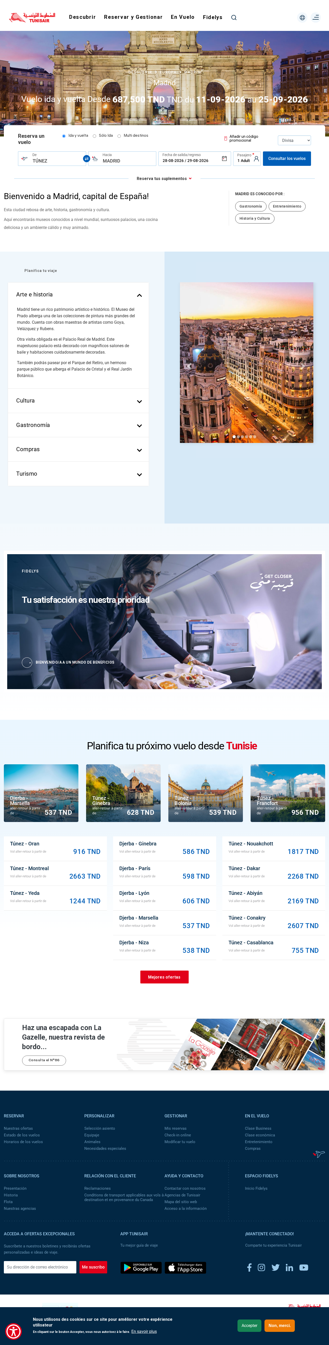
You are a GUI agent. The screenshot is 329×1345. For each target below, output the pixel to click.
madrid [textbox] (111, 161)
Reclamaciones (97, 1188)
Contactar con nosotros (185, 1188)
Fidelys (213, 17)
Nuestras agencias (20, 1208)
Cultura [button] (25, 400)
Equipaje (91, 1135)
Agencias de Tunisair (182, 1195)
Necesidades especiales (105, 1148)
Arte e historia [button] (34, 294)
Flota (8, 1202)
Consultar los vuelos (287, 158)
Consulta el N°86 (44, 1061)
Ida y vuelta (78, 136)
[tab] (78, 294)
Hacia (107, 155)
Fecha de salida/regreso (181, 155)
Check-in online (177, 1135)
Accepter (249, 1325)
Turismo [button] (27, 473)
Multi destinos (136, 136)
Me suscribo (93, 1267)
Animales (92, 1142)
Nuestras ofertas (18, 1128)
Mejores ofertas (164, 977)
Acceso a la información (185, 1208)
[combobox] (52, 158)
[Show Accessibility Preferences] (13, 1331)
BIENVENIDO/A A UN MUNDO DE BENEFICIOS (75, 662)
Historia (11, 1195)
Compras (253, 1148)
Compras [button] (28, 449)
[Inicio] (32, 20)
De (34, 155)
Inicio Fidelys (256, 1188)
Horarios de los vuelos (23, 1142)
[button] (188, 364)
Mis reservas (175, 1128)
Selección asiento (99, 1128)
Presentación (15, 1188)
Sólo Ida (106, 136)
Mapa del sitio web (180, 1202)
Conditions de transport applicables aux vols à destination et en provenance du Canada (124, 1197)
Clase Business (258, 1128)
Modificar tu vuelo (179, 1142)
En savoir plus (144, 1332)
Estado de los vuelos (22, 1135)
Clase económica (260, 1135)
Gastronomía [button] (33, 425)
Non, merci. (280, 1325)
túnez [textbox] (40, 161)
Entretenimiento (258, 1142)
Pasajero (244, 155)
